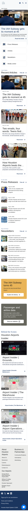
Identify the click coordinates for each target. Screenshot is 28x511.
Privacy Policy (4, 496)
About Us (4, 450)
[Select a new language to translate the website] (20, 3)
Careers (3, 455)
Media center (11, 64)
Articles (10, 51)
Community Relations (19, 450)
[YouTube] (8, 486)
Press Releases (12, 44)
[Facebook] (2, 486)
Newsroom (4, 453)
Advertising (17, 455)
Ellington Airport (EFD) (6, 479)
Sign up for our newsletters (9, 490)
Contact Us (4, 461)
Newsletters (11, 57)
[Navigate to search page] (23, 3)
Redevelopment (5, 458)
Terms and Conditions (6, 493)
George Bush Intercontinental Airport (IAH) (7, 469)
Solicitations (17, 453)
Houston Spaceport (6, 477)
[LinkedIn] (11, 486)
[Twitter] (5, 486)
